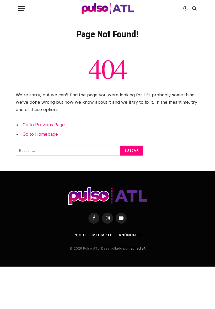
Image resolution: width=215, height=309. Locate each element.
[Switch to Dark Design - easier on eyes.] (185, 8)
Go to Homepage (40, 134)
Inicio (79, 235)
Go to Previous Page (44, 124)
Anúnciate (130, 235)
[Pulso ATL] (107, 8)
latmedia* (137, 248)
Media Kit (102, 235)
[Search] (194, 8)
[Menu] (21, 8)
